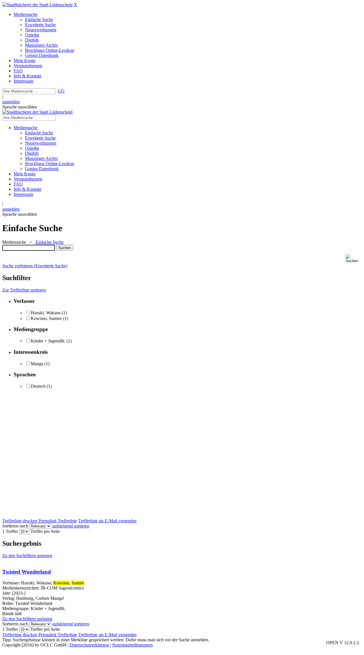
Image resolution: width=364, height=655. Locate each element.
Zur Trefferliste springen (24, 290)
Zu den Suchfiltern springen (27, 555)
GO (61, 91)
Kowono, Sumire (46, 318)
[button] (354, 258)
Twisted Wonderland (26, 572)
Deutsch (38, 386)
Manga (37, 363)
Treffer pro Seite (45, 531)
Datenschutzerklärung (89, 644)
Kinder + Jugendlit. (48, 340)
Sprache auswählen (19, 106)
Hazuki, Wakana (46, 312)
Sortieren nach (15, 525)
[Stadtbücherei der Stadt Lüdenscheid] (37, 4)
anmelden (11, 101)
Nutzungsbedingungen (132, 644)
